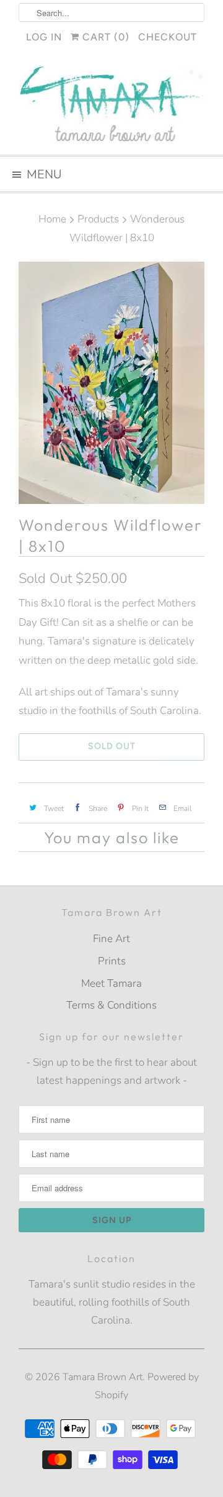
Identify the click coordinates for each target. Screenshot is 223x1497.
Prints (112, 961)
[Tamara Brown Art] (111, 105)
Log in (44, 37)
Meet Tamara (111, 983)
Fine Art (111, 939)
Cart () (104, 37)
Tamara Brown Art (102, 1377)
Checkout (167, 37)
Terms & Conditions (111, 1005)
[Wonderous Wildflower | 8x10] (111, 383)
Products (98, 219)
